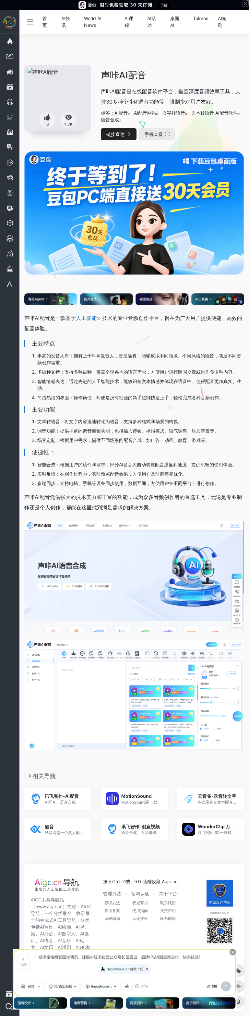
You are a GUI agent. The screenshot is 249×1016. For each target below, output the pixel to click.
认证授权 (140, 918)
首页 (44, 22)
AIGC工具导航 (45, 899)
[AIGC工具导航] (57, 886)
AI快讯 (65, 22)
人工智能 (86, 318)
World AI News (92, 22)
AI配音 (121, 113)
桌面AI (174, 22)
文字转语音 (173, 113)
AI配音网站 (145, 113)
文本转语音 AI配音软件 (214, 113)
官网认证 (140, 893)
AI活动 (151, 22)
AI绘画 (64, 927)
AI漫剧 (64, 947)
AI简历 (46, 947)
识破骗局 (112, 918)
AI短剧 (222, 22)
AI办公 (46, 933)
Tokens (200, 18)
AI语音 (46, 940)
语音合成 (110, 119)
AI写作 (46, 927)
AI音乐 (64, 940)
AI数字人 (67, 933)
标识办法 (112, 902)
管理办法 (112, 893)
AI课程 (128, 22)
